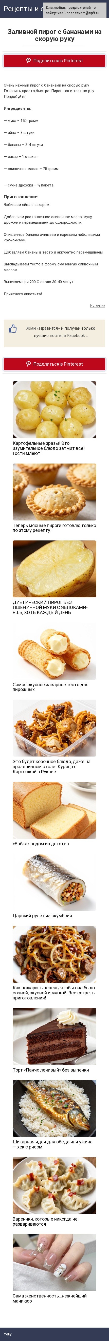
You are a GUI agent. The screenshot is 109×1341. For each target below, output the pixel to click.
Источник (97, 305)
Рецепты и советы (34, 9)
